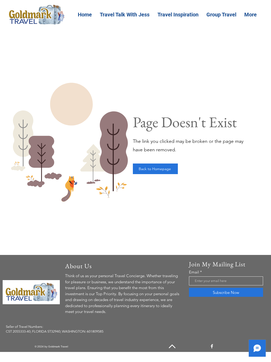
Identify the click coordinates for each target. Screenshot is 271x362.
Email (194, 272)
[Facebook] (212, 346)
